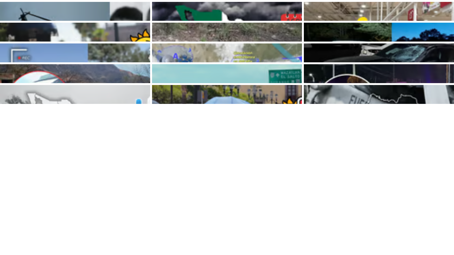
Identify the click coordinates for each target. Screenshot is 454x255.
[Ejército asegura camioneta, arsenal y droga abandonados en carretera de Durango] (379, 32)
